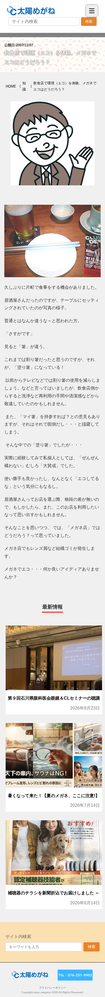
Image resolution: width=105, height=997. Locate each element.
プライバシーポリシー (52, 987)
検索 (88, 21)
